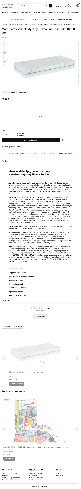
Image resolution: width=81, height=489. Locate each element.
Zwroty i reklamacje (35, 480)
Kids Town (5, 24)
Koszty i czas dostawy (9, 473)
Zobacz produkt (17, 384)
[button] (50, 5)
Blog (57, 473)
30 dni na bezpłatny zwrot (11, 478)
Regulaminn (33, 475)
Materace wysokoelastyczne (27, 24)
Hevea (4, 37)
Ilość (3, 131)
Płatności (5, 475)
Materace (13, 24)
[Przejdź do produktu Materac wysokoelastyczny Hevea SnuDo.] (35, 350)
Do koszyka (9, 459)
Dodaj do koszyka (31, 140)
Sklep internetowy (38, 486)
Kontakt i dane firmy (36, 473)
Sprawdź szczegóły (65, 19)
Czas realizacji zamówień (10, 480)
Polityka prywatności (36, 478)
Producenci (59, 475)
